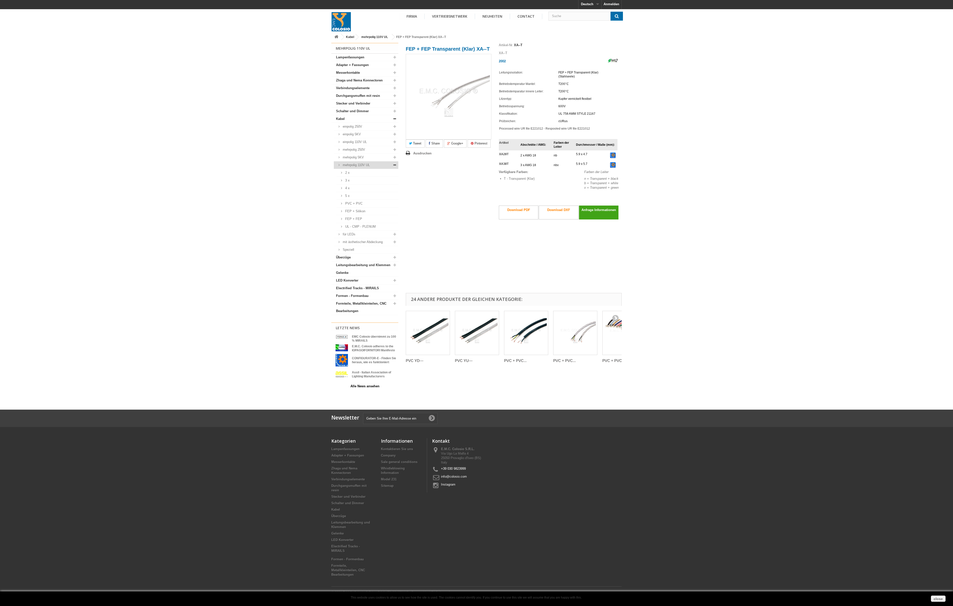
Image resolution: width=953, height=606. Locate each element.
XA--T (518, 45)
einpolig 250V (352, 126)
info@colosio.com (454, 476)
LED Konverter (347, 280)
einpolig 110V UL (354, 142)
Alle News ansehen (364, 386)
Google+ (456, 143)
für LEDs (348, 234)
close (938, 599)
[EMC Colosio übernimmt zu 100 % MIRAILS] (342, 337)
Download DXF (558, 210)
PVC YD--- (414, 360)
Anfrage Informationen (598, 210)
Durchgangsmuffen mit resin (358, 96)
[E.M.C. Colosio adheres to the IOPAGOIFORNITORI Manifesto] (342, 347)
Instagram (448, 484)
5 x (347, 196)
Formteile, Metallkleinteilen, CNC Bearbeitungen (361, 307)
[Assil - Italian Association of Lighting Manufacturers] (342, 374)
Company (388, 455)
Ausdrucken (422, 153)
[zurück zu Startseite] (336, 37)
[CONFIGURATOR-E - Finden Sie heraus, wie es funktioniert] (342, 360)
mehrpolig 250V (353, 149)
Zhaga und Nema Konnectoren (359, 80)
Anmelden (611, 4)
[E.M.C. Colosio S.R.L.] (341, 22)
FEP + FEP (353, 219)
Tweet (416, 143)
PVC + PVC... (515, 360)
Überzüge (343, 257)
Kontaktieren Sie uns (397, 449)
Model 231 (389, 479)
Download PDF (518, 210)
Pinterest (480, 143)
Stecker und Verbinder (353, 103)
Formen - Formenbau (352, 296)
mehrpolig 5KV (353, 157)
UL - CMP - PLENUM (360, 226)
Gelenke (342, 273)
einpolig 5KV (351, 134)
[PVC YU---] (477, 333)
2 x (347, 173)
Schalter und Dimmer (352, 111)
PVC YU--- (464, 360)
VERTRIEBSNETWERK (449, 16)
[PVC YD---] (428, 333)
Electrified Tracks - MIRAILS (357, 288)
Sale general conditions (399, 462)
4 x (347, 188)
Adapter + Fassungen (352, 65)
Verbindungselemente (353, 88)
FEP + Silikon (354, 211)
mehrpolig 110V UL (374, 37)
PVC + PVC (353, 203)
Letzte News (348, 327)
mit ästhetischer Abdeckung (362, 242)
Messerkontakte (348, 72)
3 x (347, 180)
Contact (526, 16)
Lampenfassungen (350, 57)
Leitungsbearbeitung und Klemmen (363, 265)
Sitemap (387, 486)
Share (435, 143)
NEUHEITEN (492, 16)
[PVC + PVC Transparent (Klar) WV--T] (575, 333)
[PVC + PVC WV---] (526, 333)
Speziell (348, 249)
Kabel (350, 37)
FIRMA (412, 16)
